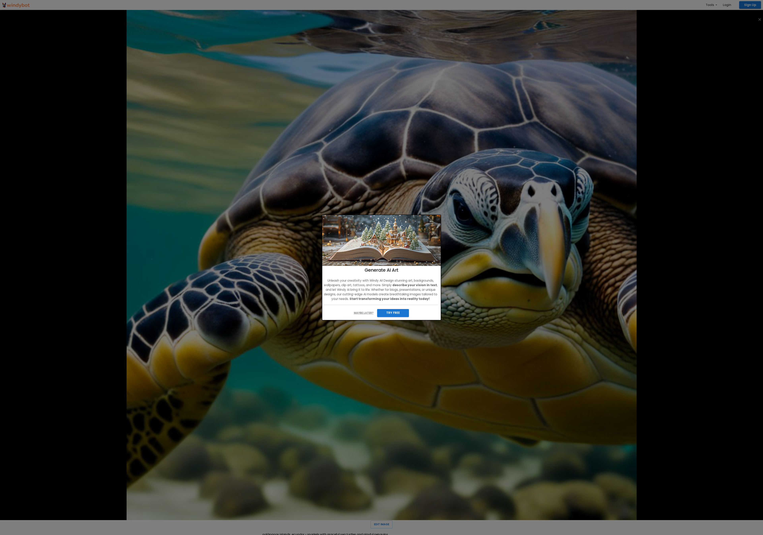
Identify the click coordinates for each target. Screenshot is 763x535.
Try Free (393, 313)
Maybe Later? (364, 313)
